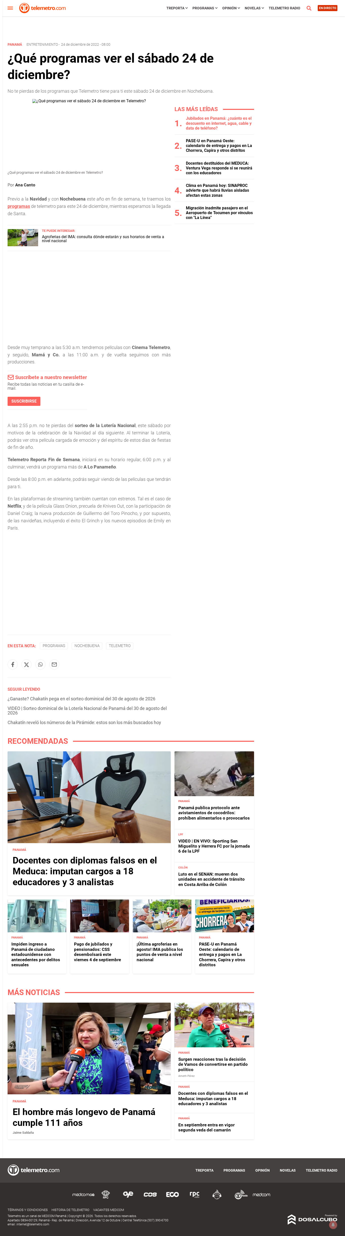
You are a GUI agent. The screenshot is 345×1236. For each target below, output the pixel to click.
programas (19, 206)
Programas (203, 8)
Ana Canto (25, 184)
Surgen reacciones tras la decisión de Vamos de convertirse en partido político (213, 1064)
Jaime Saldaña (23, 1132)
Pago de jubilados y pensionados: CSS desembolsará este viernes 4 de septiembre (97, 952)
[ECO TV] (172, 1198)
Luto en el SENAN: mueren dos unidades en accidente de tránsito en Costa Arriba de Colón (211, 879)
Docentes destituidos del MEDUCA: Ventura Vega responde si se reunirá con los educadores (219, 168)
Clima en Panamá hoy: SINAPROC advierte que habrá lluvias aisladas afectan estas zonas (217, 190)
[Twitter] (26, 664)
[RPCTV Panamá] (106, 1198)
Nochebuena (87, 646)
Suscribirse (24, 401)
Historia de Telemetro (70, 1210)
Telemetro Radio (284, 8)
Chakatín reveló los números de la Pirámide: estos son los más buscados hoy (84, 722)
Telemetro (120, 646)
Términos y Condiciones (28, 1210)
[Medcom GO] (83, 1198)
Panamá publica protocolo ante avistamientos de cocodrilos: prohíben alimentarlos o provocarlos (214, 813)
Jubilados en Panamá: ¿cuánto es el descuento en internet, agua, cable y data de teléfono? (219, 123)
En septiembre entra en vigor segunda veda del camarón (206, 1127)
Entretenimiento (42, 44)
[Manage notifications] (333, 1225)
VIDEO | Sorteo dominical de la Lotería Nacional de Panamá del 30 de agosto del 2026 (87, 710)
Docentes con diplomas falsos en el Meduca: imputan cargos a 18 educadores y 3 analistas (85, 871)
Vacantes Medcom (108, 1210)
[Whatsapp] (40, 664)
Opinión (229, 8)
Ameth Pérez (186, 1076)
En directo (327, 8)
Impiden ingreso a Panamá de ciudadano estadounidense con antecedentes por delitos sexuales (35, 954)
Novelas (253, 8)
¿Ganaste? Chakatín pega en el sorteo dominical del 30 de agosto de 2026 (81, 698)
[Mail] (54, 664)
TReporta (175, 8)
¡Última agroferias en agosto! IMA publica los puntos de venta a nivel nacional (160, 952)
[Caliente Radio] (217, 1198)
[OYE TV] (128, 1198)
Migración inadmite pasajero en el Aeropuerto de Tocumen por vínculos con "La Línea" (219, 213)
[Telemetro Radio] (239, 1198)
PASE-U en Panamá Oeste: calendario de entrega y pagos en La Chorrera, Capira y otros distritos (219, 145)
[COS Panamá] (150, 1198)
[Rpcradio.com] (195, 1198)
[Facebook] (12, 664)
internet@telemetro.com (32, 1224)
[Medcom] (261, 1198)
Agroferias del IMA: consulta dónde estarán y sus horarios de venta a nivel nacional (103, 238)
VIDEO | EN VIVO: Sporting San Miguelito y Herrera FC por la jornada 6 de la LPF (214, 846)
